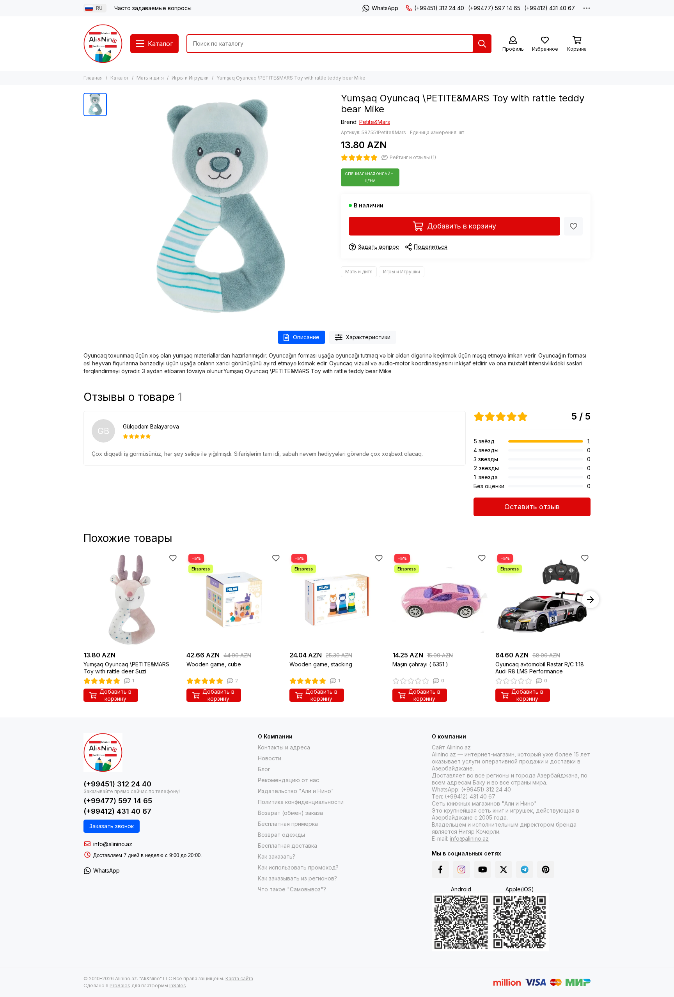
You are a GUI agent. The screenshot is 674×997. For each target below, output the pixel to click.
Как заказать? (276, 856)
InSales (177, 985)
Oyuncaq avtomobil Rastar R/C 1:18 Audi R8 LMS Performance (539, 668)
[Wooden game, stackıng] (337, 599)
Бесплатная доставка (287, 845)
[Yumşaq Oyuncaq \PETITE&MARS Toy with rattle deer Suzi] (131, 599)
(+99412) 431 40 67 (549, 8)
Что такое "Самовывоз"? (292, 889)
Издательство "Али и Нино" (296, 791)
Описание (306, 337)
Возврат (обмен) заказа (290, 812)
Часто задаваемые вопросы (153, 8)
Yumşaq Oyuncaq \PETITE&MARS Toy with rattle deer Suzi (126, 668)
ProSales (120, 985)
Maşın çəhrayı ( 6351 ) (420, 664)
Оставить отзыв (532, 507)
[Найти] (482, 43)
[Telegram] (524, 869)
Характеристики (368, 337)
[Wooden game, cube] (234, 599)
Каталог (119, 78)
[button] (83, 599)
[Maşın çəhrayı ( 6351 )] (440, 599)
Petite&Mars (374, 122)
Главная (93, 78)
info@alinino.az (112, 844)
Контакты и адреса (284, 747)
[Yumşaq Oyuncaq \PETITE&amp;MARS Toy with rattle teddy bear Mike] (222, 204)
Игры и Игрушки (190, 78)
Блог (264, 769)
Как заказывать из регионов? (297, 878)
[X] (503, 869)
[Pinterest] (545, 869)
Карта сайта (239, 978)
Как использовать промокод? (298, 867)
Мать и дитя (150, 78)
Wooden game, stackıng (320, 664)
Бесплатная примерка (288, 823)
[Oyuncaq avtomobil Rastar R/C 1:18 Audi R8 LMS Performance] (543, 599)
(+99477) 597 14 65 (494, 8)
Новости (269, 758)
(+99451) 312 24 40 (439, 8)
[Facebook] (440, 869)
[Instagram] (461, 869)
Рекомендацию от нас (288, 780)
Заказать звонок (111, 826)
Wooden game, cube (213, 664)
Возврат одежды (281, 834)
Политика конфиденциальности (301, 802)
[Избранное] (573, 226)
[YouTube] (482, 869)
